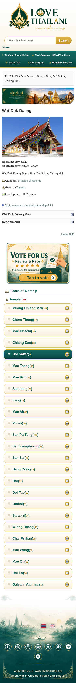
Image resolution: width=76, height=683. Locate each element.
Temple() (18, 299)
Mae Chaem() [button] (24, 331)
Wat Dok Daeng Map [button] (16, 214)
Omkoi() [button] (20, 504)
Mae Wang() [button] (23, 550)
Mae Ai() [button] (20, 412)
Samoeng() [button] (22, 389)
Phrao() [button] (19, 423)
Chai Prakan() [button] (24, 538)
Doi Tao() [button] (20, 492)
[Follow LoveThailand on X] (48, 647)
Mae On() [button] (20, 561)
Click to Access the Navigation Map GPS (28, 205)
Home (6, 47)
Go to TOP (67, 234)
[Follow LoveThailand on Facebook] (8, 647)
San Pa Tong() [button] (25, 435)
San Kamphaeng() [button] (27, 446)
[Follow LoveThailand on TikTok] (58, 647)
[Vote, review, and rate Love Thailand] (38, 263)
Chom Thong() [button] (25, 320)
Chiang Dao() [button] (24, 343)
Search (64, 40)
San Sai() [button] (20, 458)
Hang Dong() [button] (23, 469)
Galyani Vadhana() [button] (27, 584)
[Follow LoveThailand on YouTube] (38, 647)
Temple (20, 187)
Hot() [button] (17, 481)
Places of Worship (30, 180)
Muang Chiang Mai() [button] (30, 308)
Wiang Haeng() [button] (25, 527)
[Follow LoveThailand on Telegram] (68, 647)
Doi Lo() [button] (20, 573)
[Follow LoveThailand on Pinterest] (18, 647)
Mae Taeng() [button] (23, 366)
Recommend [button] (11, 222)
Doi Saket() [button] (22, 354)
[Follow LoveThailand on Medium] (38, 656)
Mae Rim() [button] (21, 377)
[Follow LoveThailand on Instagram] (28, 647)
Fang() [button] (18, 400)
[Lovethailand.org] (38, 16)
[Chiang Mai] (38, 96)
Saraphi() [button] (21, 515)
